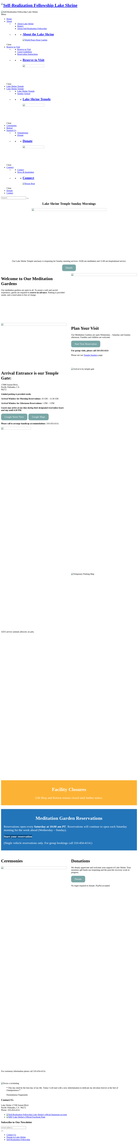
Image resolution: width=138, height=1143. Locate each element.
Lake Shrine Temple (37, 99)
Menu (3, 14)
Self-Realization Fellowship (18, 1139)
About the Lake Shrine (38, 34)
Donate (27, 141)
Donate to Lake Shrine (16, 1137)
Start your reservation (18, 836)
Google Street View (14, 417)
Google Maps (38, 417)
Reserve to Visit (33, 60)
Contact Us (11, 1135)
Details (69, 267)
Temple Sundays (91, 355)
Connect (28, 178)
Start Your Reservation (86, 344)
